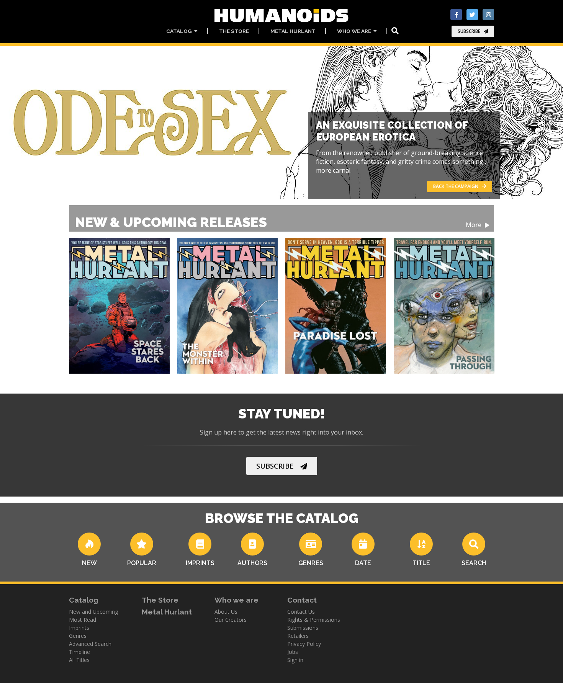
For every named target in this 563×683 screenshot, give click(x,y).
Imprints (79, 627)
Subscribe (469, 31)
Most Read (82, 619)
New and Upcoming (93, 611)
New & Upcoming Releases (279, 222)
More (474, 225)
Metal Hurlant (293, 31)
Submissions (302, 627)
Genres (78, 635)
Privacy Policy (304, 643)
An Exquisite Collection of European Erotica (392, 131)
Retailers (298, 635)
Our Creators (230, 619)
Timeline (79, 651)
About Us (225, 611)
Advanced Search (90, 643)
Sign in (295, 659)
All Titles (79, 659)
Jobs (292, 651)
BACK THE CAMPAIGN (455, 186)
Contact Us (301, 611)
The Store (234, 31)
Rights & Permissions (313, 619)
